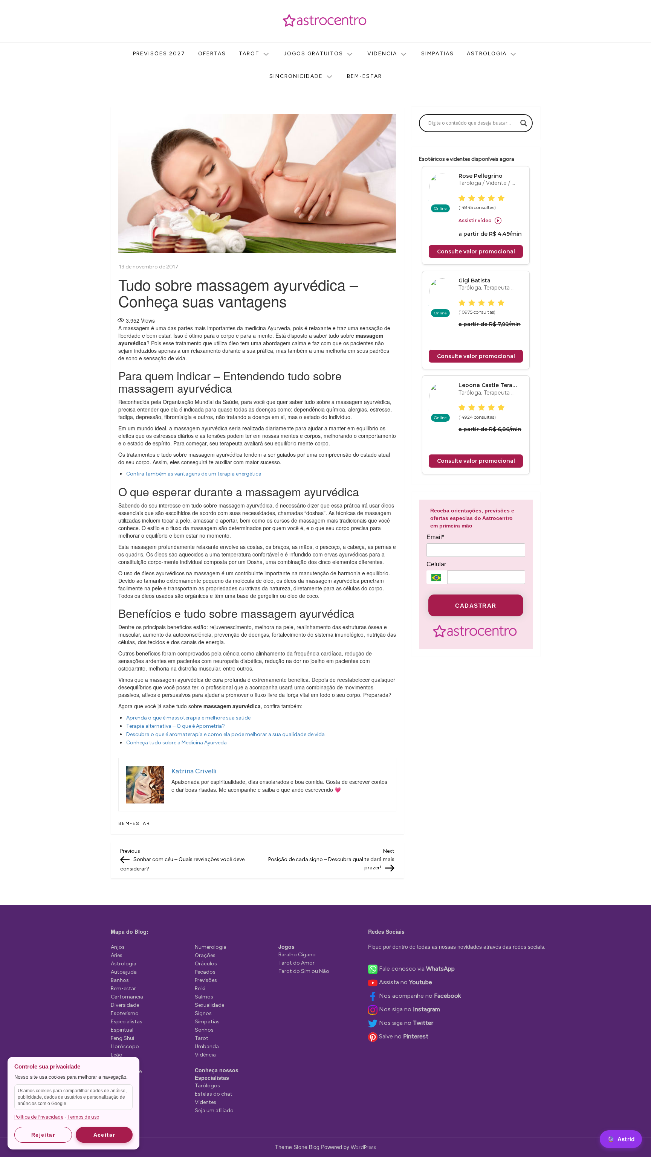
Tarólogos (207, 1085)
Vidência (382, 53)
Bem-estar (364, 76)
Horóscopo (125, 1046)
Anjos (118, 947)
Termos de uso (83, 1117)
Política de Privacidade (38, 1117)
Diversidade (125, 1005)
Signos (203, 1013)
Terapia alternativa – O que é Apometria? (175, 726)
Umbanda (207, 1046)
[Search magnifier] (523, 123)
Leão (116, 1055)
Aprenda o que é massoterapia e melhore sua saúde (189, 718)
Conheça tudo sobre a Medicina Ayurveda (177, 742)
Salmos (204, 997)
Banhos (120, 980)
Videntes (205, 1102)
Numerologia (210, 947)
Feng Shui (122, 1038)
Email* (435, 537)
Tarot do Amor (296, 963)
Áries (116, 955)
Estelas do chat (213, 1094)
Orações (205, 955)
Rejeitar (43, 1135)
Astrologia (487, 53)
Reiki (200, 988)
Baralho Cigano (297, 954)
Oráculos (206, 963)
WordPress (363, 1147)
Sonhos (204, 1030)
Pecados (205, 972)
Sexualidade (209, 1005)
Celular (436, 564)
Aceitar (104, 1135)
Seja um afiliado (214, 1110)
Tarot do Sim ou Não (303, 971)
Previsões (206, 980)
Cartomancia (127, 997)
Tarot (249, 53)
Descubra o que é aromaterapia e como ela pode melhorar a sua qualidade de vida (226, 734)
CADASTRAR (476, 605)
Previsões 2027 (159, 53)
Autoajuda (124, 972)
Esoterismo (125, 1013)
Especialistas (126, 1021)
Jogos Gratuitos (313, 53)
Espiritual (122, 1030)
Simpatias (437, 53)
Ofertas (212, 53)
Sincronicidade (296, 76)
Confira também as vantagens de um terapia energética (194, 474)
